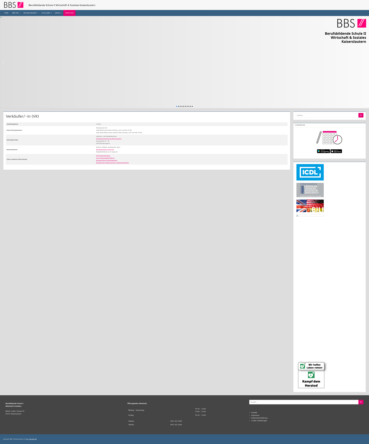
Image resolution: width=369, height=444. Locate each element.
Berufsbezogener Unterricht (105, 149)
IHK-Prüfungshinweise (103, 156)
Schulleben (45, 13)
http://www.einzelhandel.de (105, 158)
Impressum (255, 415)
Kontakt (254, 412)
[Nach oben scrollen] (364, 439)
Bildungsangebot (30, 13)
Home (6, 13)
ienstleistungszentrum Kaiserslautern (109, 139)
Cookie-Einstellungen (259, 421)
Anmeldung (69, 13)
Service (57, 13)
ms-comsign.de (31, 439)
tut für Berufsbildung (110, 160)
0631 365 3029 (176, 425)
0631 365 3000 (176, 421)
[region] (184, 62)
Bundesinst (99, 160)
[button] (3, 62)
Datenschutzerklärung (259, 418)
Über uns (15, 13)
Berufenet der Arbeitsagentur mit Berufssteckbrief (112, 163)
